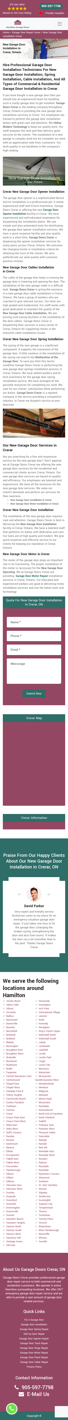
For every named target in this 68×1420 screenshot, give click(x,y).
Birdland (10, 1038)
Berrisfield (11, 1031)
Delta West (12, 1129)
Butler (9, 1068)
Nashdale (44, 1106)
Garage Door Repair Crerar (26, 32)
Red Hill (43, 1147)
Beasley (10, 1027)
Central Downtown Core (19, 1076)
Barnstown (12, 1020)
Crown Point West (16, 1121)
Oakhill (42, 1121)
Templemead (46, 1207)
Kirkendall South (47, 1038)
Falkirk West (12, 1162)
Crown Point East (15, 1117)
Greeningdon (13, 1207)
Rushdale (44, 1170)
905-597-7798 (51, 6)
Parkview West (47, 1129)
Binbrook (10, 1035)
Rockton (43, 1159)
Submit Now (34, 694)
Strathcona (44, 1196)
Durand (10, 1140)
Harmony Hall (13, 1237)
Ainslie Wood (13, 1001)
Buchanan (11, 1061)
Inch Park (44, 1008)
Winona (43, 1237)
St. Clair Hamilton (48, 1185)
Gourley (10, 1192)
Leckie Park (45, 1057)
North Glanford (46, 1117)
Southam (43, 1181)
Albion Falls (12, 1005)
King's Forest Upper (49, 1031)
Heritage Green (14, 1241)
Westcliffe (44, 1234)
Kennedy (43, 1023)
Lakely (42, 1042)
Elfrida (9, 1151)
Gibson (10, 1174)
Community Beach (16, 1098)
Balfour (10, 1016)
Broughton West (14, 1053)
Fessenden (12, 1166)
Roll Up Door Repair (34, 1334)
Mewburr (43, 1087)
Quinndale (44, 1136)
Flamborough (13, 1170)
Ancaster (11, 1012)
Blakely (10, 1042)
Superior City (45, 1204)
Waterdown (45, 1226)
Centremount (13, 1080)
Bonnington (12, 1046)
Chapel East (12, 1083)
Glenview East (14, 1185)
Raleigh (43, 1140)
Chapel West (13, 1087)
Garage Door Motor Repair (34, 1352)
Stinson (43, 1189)
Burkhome (11, 1065)
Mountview (44, 1102)
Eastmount (12, 1144)
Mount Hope (45, 1098)
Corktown (11, 1106)
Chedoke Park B (14, 1091)
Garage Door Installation (34, 1324)
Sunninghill (44, 1200)
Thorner (43, 1211)
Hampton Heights (15, 1222)
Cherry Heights (14, 1095)
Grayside (11, 1196)
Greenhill (11, 1204)
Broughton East (14, 1050)
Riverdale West (47, 1155)
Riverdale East (46, 1151)
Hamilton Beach (14, 1219)
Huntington (44, 1005)
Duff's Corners (14, 1132)
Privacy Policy (34, 1367)
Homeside (44, 1001)
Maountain (44, 1072)
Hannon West (13, 1234)
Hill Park (10, 1245)
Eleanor (10, 1147)
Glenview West (14, 1189)
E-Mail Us (38, 1394)
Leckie (42, 1053)
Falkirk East (12, 1159)
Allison (9, 1008)
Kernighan (44, 1027)
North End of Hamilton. (51, 1113)
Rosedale (44, 1166)
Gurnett (10, 1215)
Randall (43, 1144)
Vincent (43, 1222)
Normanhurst (46, 1110)
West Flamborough (49, 1230)
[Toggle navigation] (59, 24)
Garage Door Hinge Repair (34, 1348)
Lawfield (43, 1050)
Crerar (9, 1113)
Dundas (10, 1136)
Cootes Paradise (15, 1102)
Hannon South (14, 1230)
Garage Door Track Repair (34, 1343)
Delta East (11, 1125)
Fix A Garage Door (34, 1320)
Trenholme (44, 1215)
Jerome (43, 1016)
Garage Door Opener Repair (34, 1338)
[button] (22, 894)
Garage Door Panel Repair (34, 1357)
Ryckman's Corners (49, 1174)
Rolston (43, 1162)
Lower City (44, 1065)
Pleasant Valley (47, 1132)
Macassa (44, 1068)
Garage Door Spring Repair (34, 1329)
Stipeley (43, 1192)
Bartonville (11, 1023)
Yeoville (43, 1241)
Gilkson (10, 1181)
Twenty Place (46, 1219)
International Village (49, 1012)
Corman (10, 1110)
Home (6, 32)
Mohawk (43, 1095)
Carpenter (11, 1072)
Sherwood (44, 1177)
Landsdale (44, 1046)
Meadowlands (46, 1083)
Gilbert (9, 1177)
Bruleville (11, 1057)
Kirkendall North (47, 1035)
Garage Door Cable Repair (34, 1362)
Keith (41, 1020)
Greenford (11, 1200)
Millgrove (43, 1091)
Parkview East (46, 1125)
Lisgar (42, 1061)
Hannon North (13, 1226)
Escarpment (12, 1155)
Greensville (12, 1211)
